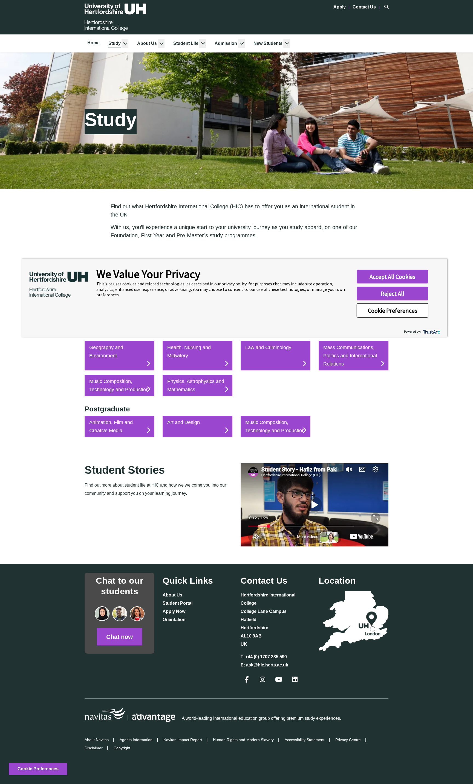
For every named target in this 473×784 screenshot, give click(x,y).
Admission (226, 43)
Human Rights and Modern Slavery (243, 740)
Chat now (119, 636)
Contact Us (365, 7)
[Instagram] (263, 680)
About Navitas (97, 740)
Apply (340, 7)
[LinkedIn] (295, 680)
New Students (267, 43)
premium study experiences (313, 718)
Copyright (122, 748)
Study (114, 43)
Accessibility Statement (304, 740)
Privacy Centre (348, 740)
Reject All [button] (392, 293)
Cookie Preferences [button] (392, 310)
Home (93, 42)
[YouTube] (279, 680)
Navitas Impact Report (182, 740)
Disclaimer (94, 748)
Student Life (185, 43)
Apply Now (174, 611)
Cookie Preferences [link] (38, 769)
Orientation (174, 619)
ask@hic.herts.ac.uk (267, 665)
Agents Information (136, 740)
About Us (147, 43)
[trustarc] (431, 331)
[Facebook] (247, 680)
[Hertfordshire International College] (115, 17)
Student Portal (177, 603)
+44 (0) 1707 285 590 (266, 656)
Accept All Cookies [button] (392, 276)
